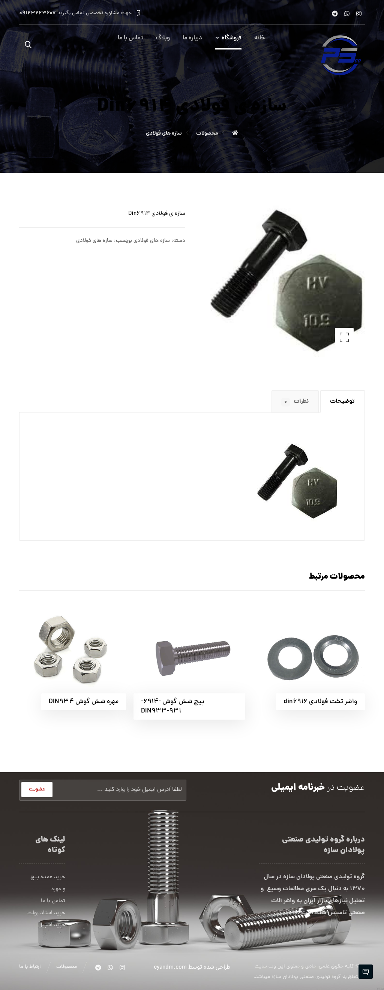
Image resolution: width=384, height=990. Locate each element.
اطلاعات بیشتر (287, 615)
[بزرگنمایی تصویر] (344, 337)
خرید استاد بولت (46, 913)
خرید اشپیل (51, 925)
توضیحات (342, 401)
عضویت (37, 790)
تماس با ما (53, 901)
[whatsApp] (347, 14)
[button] (28, 44)
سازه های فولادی (152, 241)
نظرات (296, 401)
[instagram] (359, 14)
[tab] (342, 401)
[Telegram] (335, 14)
